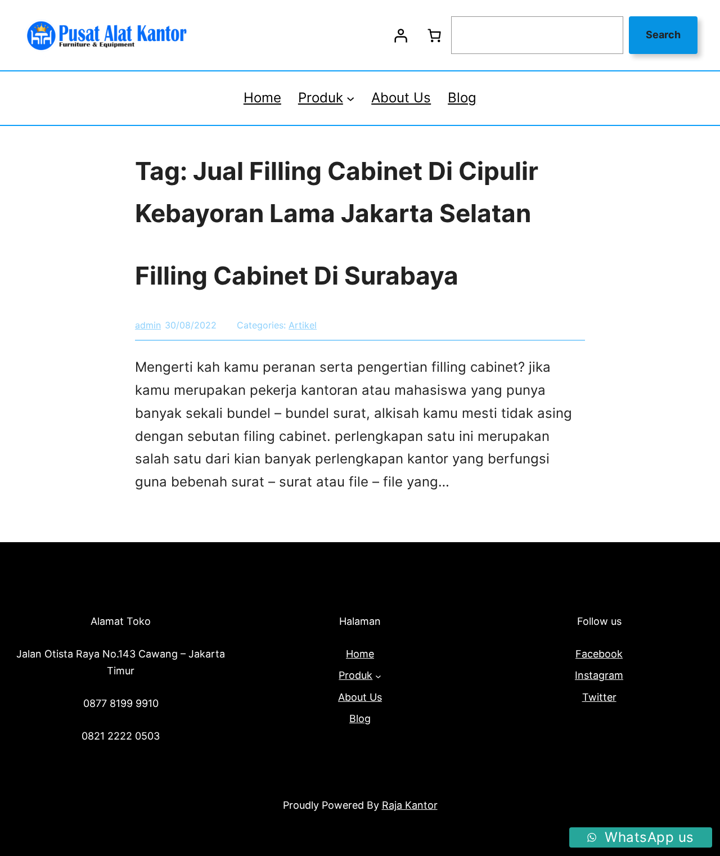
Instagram (599, 675)
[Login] (400, 35)
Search (663, 34)
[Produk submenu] (350, 98)
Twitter (599, 697)
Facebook (599, 654)
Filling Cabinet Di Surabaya (296, 275)
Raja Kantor (410, 805)
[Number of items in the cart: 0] (434, 35)
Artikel (303, 325)
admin (148, 325)
